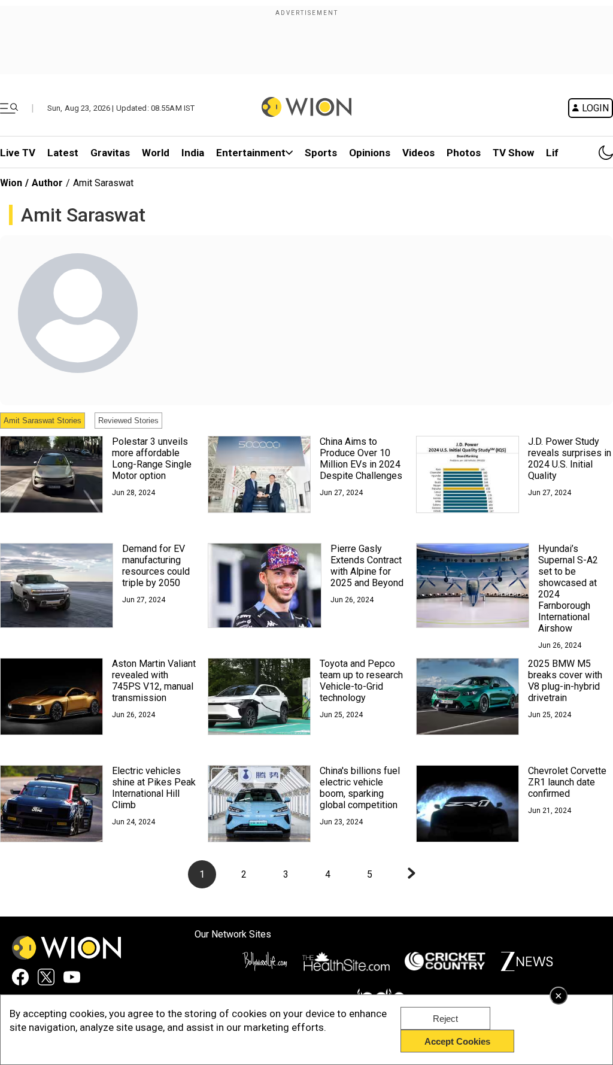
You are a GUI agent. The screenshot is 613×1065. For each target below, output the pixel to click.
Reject (445, 1019)
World (155, 153)
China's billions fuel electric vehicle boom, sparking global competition (360, 788)
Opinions (369, 153)
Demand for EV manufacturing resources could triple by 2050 (156, 565)
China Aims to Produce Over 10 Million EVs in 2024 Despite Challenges (361, 458)
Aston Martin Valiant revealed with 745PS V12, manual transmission (154, 680)
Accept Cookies (457, 1041)
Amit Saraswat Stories (42, 420)
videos (418, 153)
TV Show (513, 153)
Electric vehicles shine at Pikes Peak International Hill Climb (154, 788)
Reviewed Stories (128, 420)
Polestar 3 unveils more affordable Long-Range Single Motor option (152, 458)
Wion (11, 183)
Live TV (17, 153)
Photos (464, 153)
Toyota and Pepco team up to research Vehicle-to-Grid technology (361, 680)
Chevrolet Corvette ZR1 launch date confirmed (567, 782)
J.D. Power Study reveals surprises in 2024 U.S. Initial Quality (569, 458)
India (192, 153)
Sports (321, 153)
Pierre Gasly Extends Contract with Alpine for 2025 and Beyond (366, 565)
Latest (62, 153)
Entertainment (251, 153)
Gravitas (110, 153)
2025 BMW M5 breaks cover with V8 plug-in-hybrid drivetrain (565, 680)
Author (47, 183)
